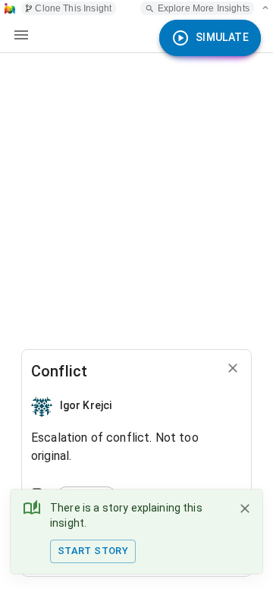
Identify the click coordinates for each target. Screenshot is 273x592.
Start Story (93, 550)
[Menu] (21, 35)
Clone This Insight (73, 8)
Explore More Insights (203, 8)
